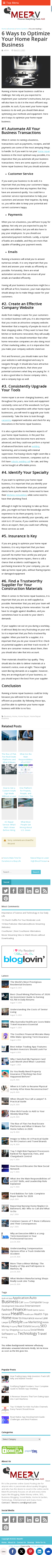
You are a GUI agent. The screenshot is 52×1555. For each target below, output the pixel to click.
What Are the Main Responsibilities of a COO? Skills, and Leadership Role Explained (25, 762)
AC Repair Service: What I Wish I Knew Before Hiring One (9, 827)
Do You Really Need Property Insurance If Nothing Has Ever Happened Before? (26, 1074)
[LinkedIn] (39, 1551)
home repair (44, 151)
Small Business (24, 1330)
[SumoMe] (48, 1551)
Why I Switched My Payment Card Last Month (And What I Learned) (27, 1060)
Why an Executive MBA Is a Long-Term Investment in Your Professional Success (27, 1236)
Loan (25, 1322)
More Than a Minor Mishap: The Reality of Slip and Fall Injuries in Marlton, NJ (27, 1266)
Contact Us (21, 1542)
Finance (19, 1309)
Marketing (35, 1322)
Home (14, 716)
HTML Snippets (14, 1546)
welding (35, 446)
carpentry (6, 420)
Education (19, 1305)
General (6, 1314)
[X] (21, 1551)
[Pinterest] (30, 1551)
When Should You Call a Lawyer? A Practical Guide (28, 1100)
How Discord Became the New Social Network (29, 1167)
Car (21, 1302)
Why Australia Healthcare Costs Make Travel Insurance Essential (30, 1023)
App (10, 1298)
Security (35, 1326)
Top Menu (12, 2)
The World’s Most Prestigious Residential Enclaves (26, 983)
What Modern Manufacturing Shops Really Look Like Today (29, 1279)
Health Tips (41, 1314)
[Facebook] (12, 1551)
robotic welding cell (20, 461)
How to (17, 1318)
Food (29, 1309)
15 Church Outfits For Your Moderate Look (21, 920)
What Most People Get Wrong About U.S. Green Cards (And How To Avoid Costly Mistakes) (25, 830)
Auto (33, 1297)
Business (7, 716)
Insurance (28, 1318)
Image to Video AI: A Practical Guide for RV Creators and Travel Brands (29, 1140)
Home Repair (23, 716)
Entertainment (32, 1305)
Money (6, 1326)
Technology (27, 1333)
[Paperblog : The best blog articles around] (31, 1453)
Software (7, 1333)
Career (26, 1303)
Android (5, 1298)
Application (21, 1298)
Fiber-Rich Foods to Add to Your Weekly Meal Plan (27, 1112)
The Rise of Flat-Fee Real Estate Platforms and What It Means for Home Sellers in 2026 (9, 761)
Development (8, 1306)
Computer (36, 1302)
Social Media (37, 1329)
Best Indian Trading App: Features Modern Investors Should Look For (28, 1048)
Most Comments (10, 906)
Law (45, 1318)
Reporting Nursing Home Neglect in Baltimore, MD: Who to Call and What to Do (30, 1208)
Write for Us (40, 1542)
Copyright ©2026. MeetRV (12, 1539)
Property (13, 1326)
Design (46, 1302)
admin (6, 50)
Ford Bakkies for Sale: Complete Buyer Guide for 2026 (27, 1195)
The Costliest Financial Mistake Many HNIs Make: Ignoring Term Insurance (30, 1035)
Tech (15, 1334)
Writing (4, 1337)
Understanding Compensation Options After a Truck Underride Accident (27, 1251)
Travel (42, 1333)
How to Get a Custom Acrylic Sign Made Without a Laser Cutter (9, 793)
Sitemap (30, 1542)
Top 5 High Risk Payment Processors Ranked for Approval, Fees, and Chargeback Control (29, 1154)
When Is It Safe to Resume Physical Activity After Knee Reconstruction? (29, 1087)
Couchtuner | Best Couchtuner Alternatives (21, 931)
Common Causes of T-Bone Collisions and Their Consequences (30, 1222)
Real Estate (24, 1326)
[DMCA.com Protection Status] (12, 1453)
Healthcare (29, 1314)
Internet (38, 1318)
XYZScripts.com (37, 1546)
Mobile (45, 1322)
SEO (43, 1325)
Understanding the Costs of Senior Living (29, 1010)
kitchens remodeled (16, 494)
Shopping (14, 1329)
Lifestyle (16, 1321)
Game (35, 1310)
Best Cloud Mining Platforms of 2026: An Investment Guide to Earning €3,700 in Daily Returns (30, 997)
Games (41, 1310)
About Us (11, 1542)
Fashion (7, 1310)
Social (6, 882)
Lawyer (5, 1322)
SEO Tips (5, 1330)
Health (17, 1313)
